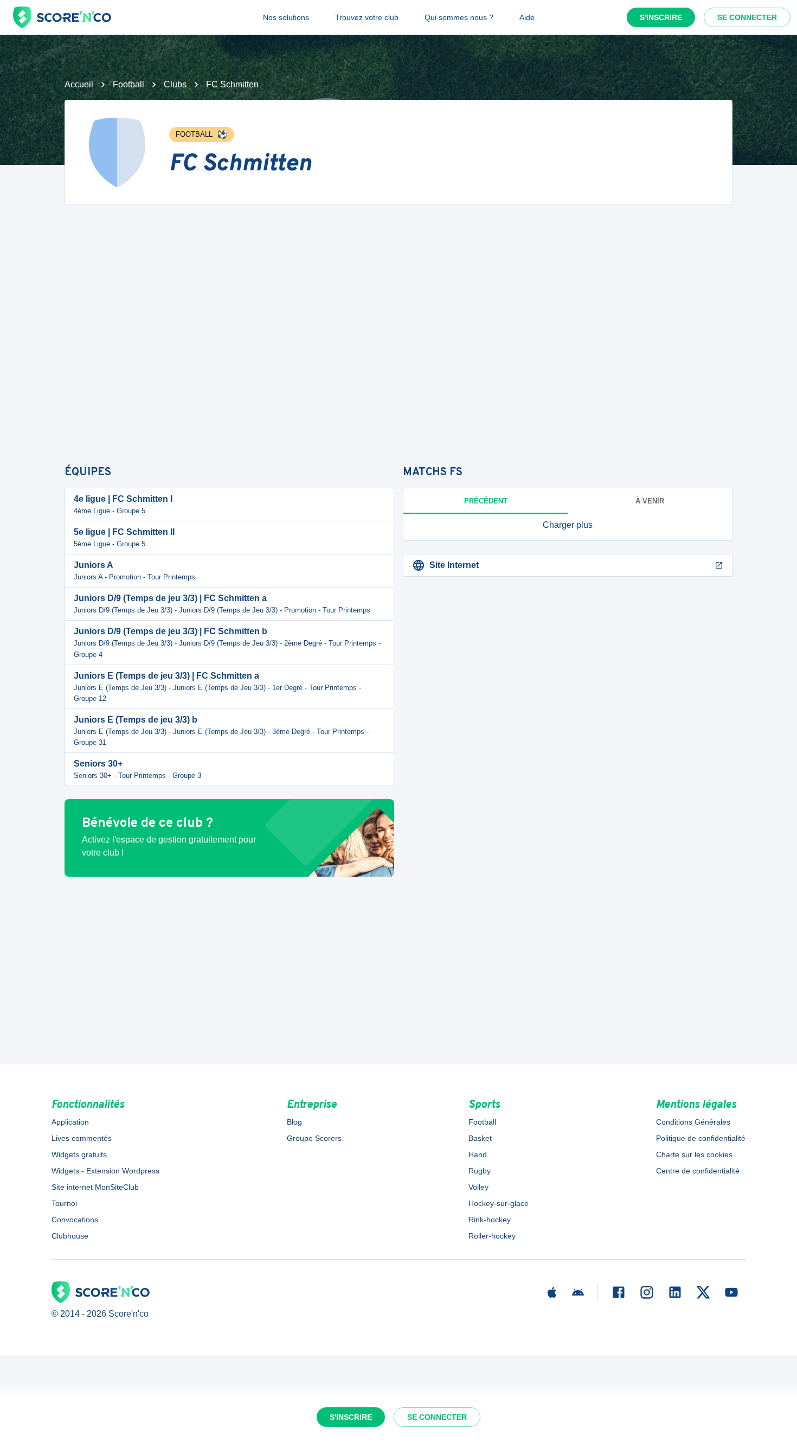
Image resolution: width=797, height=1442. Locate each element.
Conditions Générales (693, 1122)
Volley (478, 1187)
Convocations (75, 1219)
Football (128, 84)
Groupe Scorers (314, 1138)
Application (70, 1122)
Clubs (175, 84)
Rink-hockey (489, 1219)
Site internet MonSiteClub (95, 1187)
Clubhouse (70, 1236)
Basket (480, 1138)
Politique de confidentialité (700, 1138)
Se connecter (747, 17)
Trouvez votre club (366, 17)
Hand (477, 1154)
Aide (527, 17)
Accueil (79, 84)
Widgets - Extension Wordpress (105, 1170)
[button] (567, 525)
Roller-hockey (492, 1236)
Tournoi (64, 1203)
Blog (294, 1122)
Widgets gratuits (79, 1154)
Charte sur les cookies (694, 1154)
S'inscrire (661, 17)
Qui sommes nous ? (459, 17)
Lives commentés (82, 1138)
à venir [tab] (649, 501)
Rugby (479, 1170)
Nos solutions (286, 17)
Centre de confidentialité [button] (698, 1170)
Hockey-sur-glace (498, 1203)
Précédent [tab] (485, 501)
